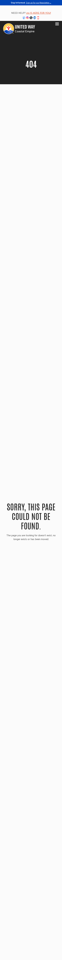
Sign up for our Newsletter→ (38, 2)
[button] (57, 24)
